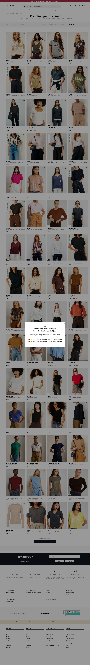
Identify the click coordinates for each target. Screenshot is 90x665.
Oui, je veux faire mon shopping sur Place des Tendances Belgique (46, 339)
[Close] (64, 323)
